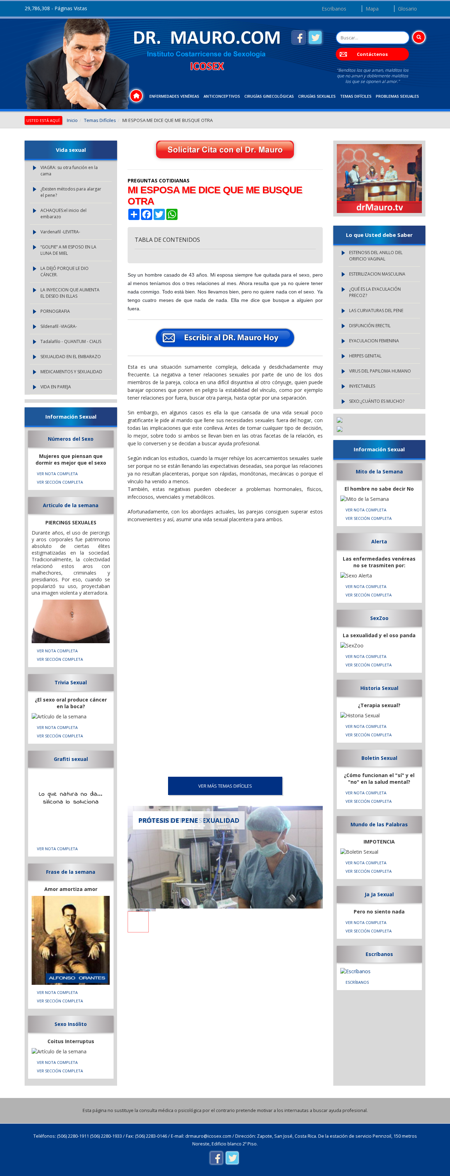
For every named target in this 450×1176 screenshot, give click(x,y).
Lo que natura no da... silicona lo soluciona (71, 798)
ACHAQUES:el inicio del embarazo (63, 213)
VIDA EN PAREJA (55, 387)
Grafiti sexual (71, 759)
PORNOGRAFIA (55, 311)
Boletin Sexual (379, 758)
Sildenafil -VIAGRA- (58, 326)
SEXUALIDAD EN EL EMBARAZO (70, 357)
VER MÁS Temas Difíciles (225, 786)
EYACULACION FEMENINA (374, 341)
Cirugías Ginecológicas (269, 96)
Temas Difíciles (356, 96)
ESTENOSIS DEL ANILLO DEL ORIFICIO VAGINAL (376, 256)
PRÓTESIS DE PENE (168, 820)
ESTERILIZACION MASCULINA (377, 274)
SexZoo (379, 618)
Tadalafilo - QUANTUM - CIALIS (70, 341)
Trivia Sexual (70, 682)
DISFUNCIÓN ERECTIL (370, 326)
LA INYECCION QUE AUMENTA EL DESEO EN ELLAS (69, 293)
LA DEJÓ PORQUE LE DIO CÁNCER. (64, 271)
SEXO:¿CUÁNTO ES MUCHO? (376, 401)
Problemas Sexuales (397, 96)
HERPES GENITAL (365, 356)
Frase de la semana (70, 871)
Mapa (372, 8)
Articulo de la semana (70, 505)
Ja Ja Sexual (379, 894)
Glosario (407, 8)
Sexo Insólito (70, 1024)
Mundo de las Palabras (379, 824)
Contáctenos (372, 54)
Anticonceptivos (222, 96)
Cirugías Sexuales (317, 96)
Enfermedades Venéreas (174, 96)
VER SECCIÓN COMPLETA (60, 482)
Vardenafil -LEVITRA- (60, 232)
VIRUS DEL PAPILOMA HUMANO (380, 371)
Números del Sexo (71, 438)
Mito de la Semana (379, 471)
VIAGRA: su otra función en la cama (69, 170)
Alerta (379, 541)
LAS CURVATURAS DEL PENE (376, 311)
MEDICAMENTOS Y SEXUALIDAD (71, 372)
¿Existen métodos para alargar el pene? (70, 192)
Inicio (72, 120)
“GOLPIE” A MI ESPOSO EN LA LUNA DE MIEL (68, 250)
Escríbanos (334, 8)
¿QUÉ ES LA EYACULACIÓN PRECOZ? (375, 292)
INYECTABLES (362, 386)
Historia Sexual (379, 688)
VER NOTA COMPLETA (57, 473)
